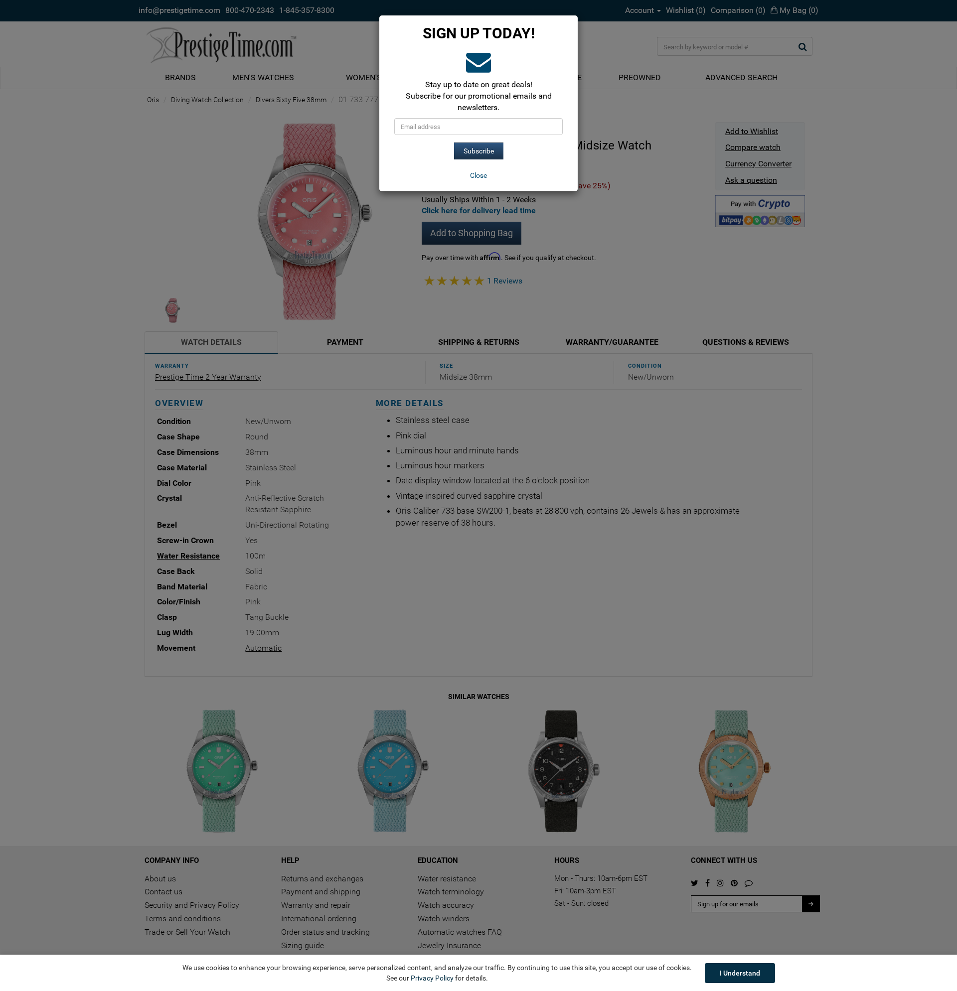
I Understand (740, 973)
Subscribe (479, 151)
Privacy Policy (432, 978)
